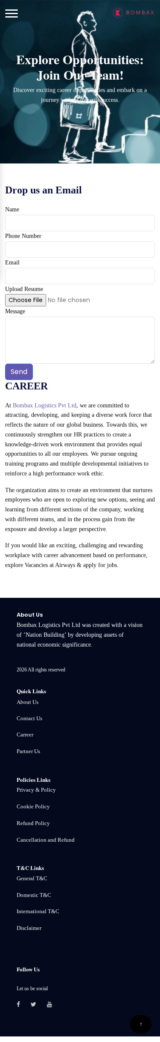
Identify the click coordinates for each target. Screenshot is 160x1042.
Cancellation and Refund (46, 840)
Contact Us (29, 718)
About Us (27, 702)
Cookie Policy (33, 806)
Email (12, 262)
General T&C (32, 878)
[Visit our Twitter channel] (39, 1005)
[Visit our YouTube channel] (55, 1005)
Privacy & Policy (36, 790)
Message (15, 311)
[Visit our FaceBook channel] (24, 1005)
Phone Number (23, 236)
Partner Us (28, 751)
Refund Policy (33, 823)
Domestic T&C (34, 895)
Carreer (25, 734)
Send (19, 372)
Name (12, 209)
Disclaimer (29, 928)
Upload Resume (24, 289)
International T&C (38, 911)
